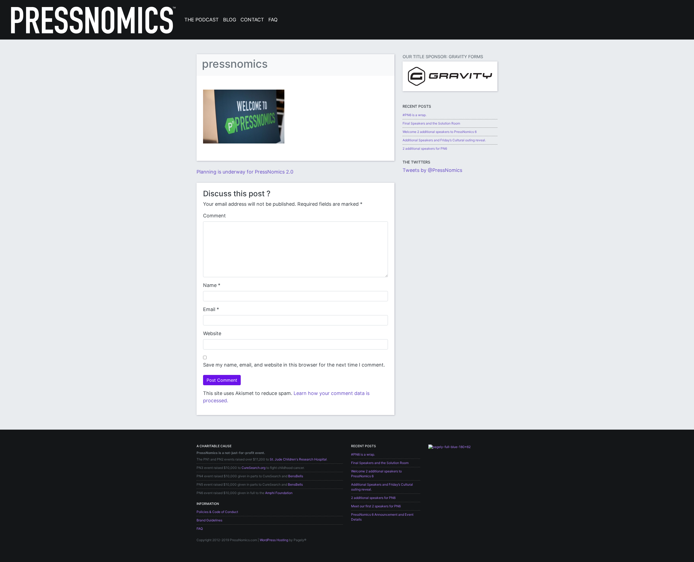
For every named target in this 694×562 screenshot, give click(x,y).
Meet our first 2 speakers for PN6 (376, 506)
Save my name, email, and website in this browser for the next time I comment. (294, 365)
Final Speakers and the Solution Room (431, 123)
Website (212, 333)
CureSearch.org (253, 468)
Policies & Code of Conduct (217, 512)
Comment (214, 215)
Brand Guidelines (209, 520)
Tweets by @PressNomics (432, 170)
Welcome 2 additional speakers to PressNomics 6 (440, 132)
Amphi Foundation (279, 493)
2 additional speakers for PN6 (425, 148)
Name (210, 285)
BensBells (295, 476)
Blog (229, 19)
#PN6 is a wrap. (414, 115)
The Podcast (201, 19)
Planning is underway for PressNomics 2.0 (245, 172)
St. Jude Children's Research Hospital (298, 459)
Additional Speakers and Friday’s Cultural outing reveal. (444, 140)
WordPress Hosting (274, 540)
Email (209, 309)
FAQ (273, 19)
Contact (252, 19)
